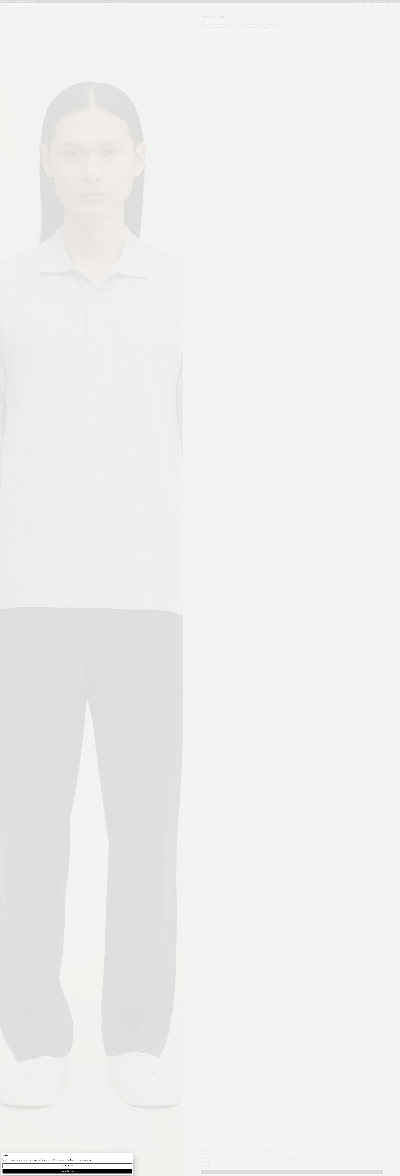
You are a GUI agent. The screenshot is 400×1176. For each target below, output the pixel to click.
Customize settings (67, 1165)
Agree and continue (67, 1171)
